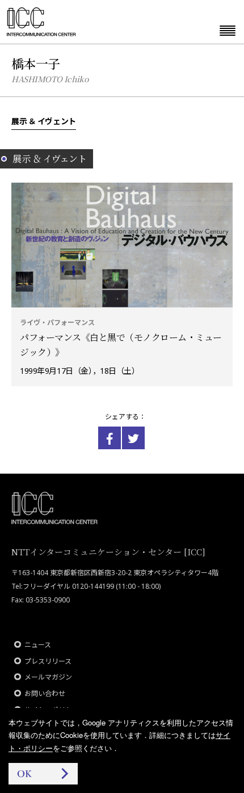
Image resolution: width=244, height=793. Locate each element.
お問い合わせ (44, 693)
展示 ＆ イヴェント (43, 120)
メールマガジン (48, 677)
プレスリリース (47, 661)
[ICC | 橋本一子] (109, 438)
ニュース (37, 644)
